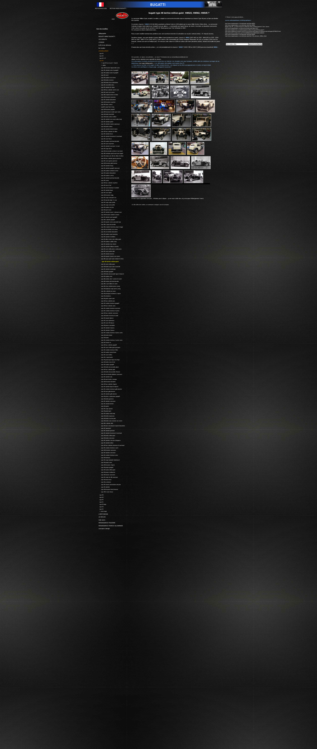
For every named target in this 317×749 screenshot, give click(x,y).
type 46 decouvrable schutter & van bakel (109, 151)
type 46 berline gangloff (104, 271)
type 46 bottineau (103, 457)
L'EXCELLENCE (102, 50)
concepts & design (103, 528)
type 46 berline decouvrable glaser (107, 367)
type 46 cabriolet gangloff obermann (108, 168)
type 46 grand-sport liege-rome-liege (108, 359)
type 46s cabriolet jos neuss (106, 291)
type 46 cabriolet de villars (105, 87)
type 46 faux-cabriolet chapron (106, 384)
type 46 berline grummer (105, 399)
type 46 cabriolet (103, 487)
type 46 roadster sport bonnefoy (107, 234)
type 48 (99, 495)
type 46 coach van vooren (105, 92)
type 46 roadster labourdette (106, 173)
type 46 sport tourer (103, 209)
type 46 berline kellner (104, 126)
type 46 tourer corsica (104, 104)
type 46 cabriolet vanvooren (105, 401)
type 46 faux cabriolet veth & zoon (107, 89)
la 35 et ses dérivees (103, 45)
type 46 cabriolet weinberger (106, 269)
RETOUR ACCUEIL (101, 8)
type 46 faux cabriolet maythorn (107, 183)
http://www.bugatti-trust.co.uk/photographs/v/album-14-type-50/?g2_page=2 (244, 29)
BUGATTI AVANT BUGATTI (105, 36)
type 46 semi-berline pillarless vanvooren (109, 374)
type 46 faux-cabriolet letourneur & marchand (110, 445)
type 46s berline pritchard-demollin (107, 281)
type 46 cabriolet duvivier (105, 254)
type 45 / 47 (101, 58)
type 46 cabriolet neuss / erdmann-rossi (109, 212)
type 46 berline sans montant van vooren (109, 420)
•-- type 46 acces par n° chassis (107, 63)
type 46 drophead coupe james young (108, 288)
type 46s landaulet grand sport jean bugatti (109, 153)
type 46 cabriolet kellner (104, 443)
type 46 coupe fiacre (104, 148)
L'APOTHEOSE (102, 513)
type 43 (99, 53)
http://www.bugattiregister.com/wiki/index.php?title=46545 (240, 34)
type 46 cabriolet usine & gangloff (107, 70)
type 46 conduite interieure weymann (108, 308)
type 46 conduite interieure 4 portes (107, 310)
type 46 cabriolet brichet (105, 403)
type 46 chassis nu (103, 342)
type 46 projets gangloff (104, 467)
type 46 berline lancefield (105, 114)
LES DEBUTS (101, 39)
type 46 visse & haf (103, 185)
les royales (100, 47)
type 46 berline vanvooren (105, 438)
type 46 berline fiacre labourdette (107, 82)
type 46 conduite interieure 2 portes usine (109, 340)
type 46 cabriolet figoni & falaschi (107, 386)
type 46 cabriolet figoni (104, 190)
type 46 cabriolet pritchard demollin (107, 178)
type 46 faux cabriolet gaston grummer (108, 158)
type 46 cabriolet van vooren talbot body (109, 119)
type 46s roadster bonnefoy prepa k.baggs (109, 227)
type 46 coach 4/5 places (105, 323)
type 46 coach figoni (104, 192)
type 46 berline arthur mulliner (106, 116)
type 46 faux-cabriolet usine (105, 305)
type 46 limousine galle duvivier (106, 163)
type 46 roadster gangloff (105, 364)
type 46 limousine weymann (106, 97)
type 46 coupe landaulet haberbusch (108, 460)
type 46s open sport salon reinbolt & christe (110, 258)
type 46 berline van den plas (106, 418)
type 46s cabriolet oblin (104, 423)
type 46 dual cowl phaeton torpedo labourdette (110, 425)
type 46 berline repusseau (105, 416)
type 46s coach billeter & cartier (107, 283)
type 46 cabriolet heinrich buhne (107, 129)
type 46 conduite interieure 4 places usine (109, 332)
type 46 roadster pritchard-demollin (107, 141)
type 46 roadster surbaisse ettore (107, 170)
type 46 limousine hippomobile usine (108, 67)
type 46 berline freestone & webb (107, 315)
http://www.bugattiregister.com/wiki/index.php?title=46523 (240, 23)
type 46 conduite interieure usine (107, 455)
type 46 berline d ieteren (105, 80)
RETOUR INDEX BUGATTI (118, 8)
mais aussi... (101, 519)
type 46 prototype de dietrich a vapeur (108, 293)
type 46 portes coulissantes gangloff (108, 396)
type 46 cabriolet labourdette (106, 99)
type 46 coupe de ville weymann (107, 477)
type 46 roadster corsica (105, 175)
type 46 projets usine (104, 462)
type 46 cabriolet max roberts (106, 244)
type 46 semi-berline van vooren (107, 229)
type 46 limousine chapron (105, 465)
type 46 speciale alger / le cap (106, 200)
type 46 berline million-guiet (105, 435)
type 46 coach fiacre (104, 138)
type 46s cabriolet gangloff (105, 219)
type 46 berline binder (104, 335)
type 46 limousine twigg (104, 195)
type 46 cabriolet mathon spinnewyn (108, 124)
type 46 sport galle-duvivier (105, 391)
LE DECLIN (101, 516)
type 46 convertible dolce (105, 85)
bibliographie (101, 33)
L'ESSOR (100, 42)
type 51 (99, 502)
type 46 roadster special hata (106, 352)
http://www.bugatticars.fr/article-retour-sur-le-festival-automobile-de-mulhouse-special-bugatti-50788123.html (253, 31)
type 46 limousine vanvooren (106, 450)
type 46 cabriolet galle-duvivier (106, 394)
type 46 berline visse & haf (105, 362)
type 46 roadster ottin (104, 276)
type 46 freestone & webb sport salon (108, 112)
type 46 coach (102, 75)
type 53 (99, 506)
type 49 (99, 497)
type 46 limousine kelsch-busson (107, 489)
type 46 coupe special (104, 408)
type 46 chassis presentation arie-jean (108, 484)
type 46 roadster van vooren (106, 77)
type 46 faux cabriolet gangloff (106, 345)
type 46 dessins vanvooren (105, 474)
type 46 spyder (102, 406)
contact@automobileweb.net (180, 57)
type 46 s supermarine (104, 357)
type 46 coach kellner (104, 354)
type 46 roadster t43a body (105, 413)
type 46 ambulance (103, 296)
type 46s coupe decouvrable (106, 224)
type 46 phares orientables (105, 325)
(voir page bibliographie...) (146, 63)
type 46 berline (102, 337)
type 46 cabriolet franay (104, 165)
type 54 (99, 509)
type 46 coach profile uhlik (105, 251)
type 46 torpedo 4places (105, 318)
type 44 (99, 56)
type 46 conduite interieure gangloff (107, 303)
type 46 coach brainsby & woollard (107, 187)
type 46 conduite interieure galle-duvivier (109, 389)
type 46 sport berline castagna (106, 379)
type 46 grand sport (103, 411)
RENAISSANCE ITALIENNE (105, 522)
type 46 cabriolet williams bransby (107, 246)
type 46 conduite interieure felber (107, 350)
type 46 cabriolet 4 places (105, 328)
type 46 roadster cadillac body (106, 241)
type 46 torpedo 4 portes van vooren (108, 256)
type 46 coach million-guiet (105, 264)
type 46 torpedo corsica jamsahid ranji (108, 222)
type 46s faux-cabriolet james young (108, 286)
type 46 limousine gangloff (105, 109)
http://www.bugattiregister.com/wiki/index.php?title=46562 (240, 25)
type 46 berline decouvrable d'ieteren (108, 372)
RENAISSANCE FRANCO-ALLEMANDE (109, 525)
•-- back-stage (101, 511)
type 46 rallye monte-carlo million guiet (108, 239)
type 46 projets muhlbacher (105, 472)
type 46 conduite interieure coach (107, 448)
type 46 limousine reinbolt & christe (107, 214)
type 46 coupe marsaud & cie (106, 197)
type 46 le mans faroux (104, 492)
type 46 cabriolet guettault (105, 430)
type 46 (99, 60)
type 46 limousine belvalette (106, 381)
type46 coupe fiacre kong (105, 107)
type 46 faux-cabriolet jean (105, 301)
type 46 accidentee (103, 482)
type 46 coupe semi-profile (105, 205)
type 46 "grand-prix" (103, 428)
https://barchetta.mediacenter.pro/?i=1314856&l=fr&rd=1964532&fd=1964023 (244, 33)
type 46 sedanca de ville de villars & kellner (109, 156)
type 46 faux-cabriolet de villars (106, 131)
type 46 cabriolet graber (104, 121)
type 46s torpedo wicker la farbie (107, 94)
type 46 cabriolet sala (104, 376)
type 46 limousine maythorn (105, 102)
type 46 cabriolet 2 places (105, 330)
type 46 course (102, 180)
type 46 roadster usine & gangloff (107, 72)
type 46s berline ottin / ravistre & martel (109, 279)
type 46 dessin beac (104, 479)
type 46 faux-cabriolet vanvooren (107, 313)
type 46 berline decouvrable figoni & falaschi (110, 274)
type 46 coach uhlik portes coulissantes (109, 249)
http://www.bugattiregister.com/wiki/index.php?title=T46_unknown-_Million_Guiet (246, 36)
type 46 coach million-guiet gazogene (108, 347)
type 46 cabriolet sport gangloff (106, 217)
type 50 (99, 499)
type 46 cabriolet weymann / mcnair (108, 146)
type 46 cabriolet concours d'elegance (108, 440)
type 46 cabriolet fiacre (104, 134)
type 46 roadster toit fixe (105, 207)
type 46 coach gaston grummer (106, 161)
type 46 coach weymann (105, 143)
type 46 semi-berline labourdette (107, 232)
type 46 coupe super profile (105, 202)
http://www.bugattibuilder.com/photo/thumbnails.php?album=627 (241, 28)
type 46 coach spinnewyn (105, 320)
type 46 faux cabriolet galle (105, 369)
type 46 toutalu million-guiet (105, 469)
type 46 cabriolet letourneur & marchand (109, 136)
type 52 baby (101, 504)
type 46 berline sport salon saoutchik (108, 266)
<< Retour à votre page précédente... (234, 17)
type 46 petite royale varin (105, 298)
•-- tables (101, 65)
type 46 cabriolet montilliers (105, 236)
